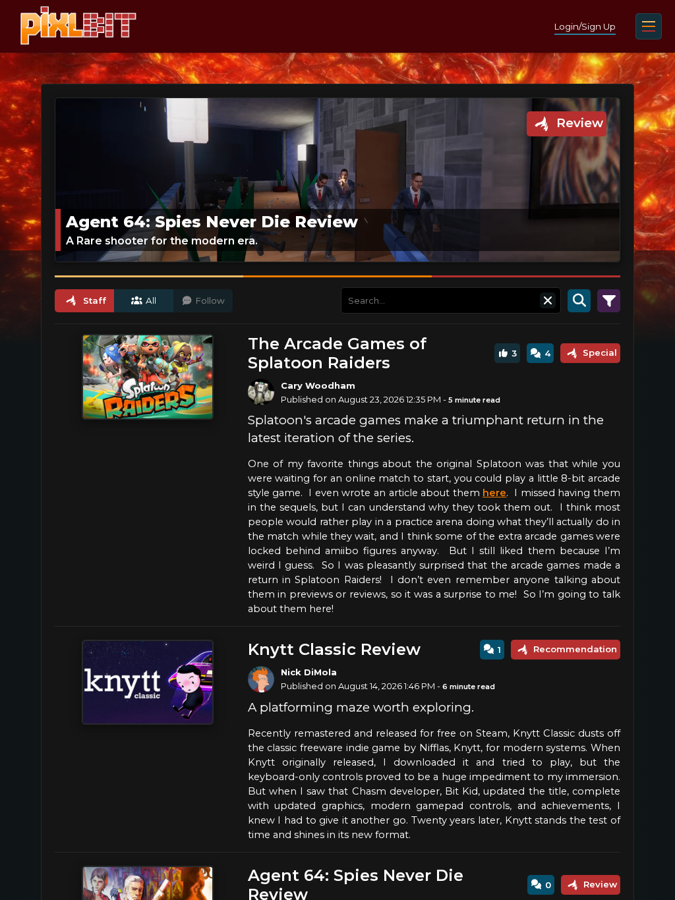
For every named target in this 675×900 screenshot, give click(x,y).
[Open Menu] (648, 26)
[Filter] (608, 300)
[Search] (579, 300)
